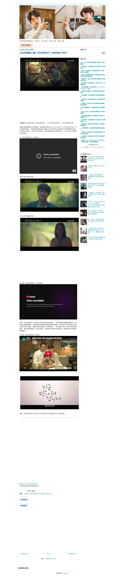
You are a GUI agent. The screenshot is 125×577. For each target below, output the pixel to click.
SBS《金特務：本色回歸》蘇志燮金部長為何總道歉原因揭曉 (96, 212)
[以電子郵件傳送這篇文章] (28, 491)
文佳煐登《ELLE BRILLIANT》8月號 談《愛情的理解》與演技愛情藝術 (92, 141)
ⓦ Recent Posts (102, 149)
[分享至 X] (31, 491)
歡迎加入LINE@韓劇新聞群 (28, 484)
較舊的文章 (72, 553)
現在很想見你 (33, 493)
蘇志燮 (49, 493)
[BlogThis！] (29, 491)
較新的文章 (24, 553)
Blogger (66, 573)
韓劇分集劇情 (26, 45)
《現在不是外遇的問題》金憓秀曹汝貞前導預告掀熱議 (96, 176)
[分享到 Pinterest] (35, 491)
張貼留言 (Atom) (50, 558)
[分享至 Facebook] (33, 491)
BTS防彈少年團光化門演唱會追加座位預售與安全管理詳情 (96, 158)
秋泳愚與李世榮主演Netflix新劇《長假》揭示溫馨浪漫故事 (96, 185)
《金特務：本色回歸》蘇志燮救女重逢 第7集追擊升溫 (96, 194)
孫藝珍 (26, 493)
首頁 (48, 553)
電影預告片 (42, 493)
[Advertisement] (48, 105)
